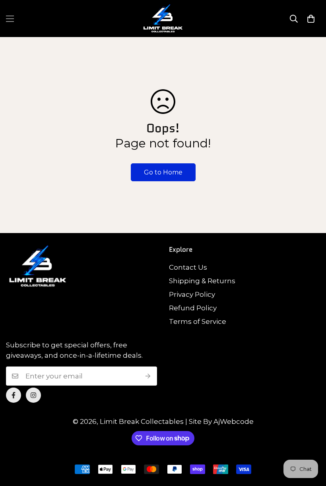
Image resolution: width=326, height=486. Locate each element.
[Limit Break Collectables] (163, 18)
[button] (311, 19)
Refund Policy (193, 308)
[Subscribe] (148, 376)
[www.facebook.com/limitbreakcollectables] (13, 395)
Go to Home (163, 172)
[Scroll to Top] (310, 442)
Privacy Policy (192, 294)
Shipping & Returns (202, 281)
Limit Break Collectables (142, 421)
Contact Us (188, 267)
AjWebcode (233, 421)
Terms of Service (197, 321)
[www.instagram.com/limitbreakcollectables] (33, 395)
